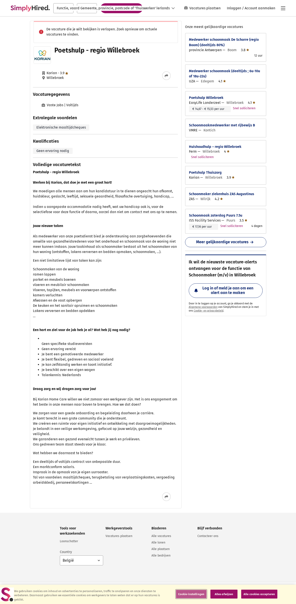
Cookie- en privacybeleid (208, 310)
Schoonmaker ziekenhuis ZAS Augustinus (221, 194)
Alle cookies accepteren (259, 594)
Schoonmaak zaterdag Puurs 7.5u (215, 215)
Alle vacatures (161, 536)
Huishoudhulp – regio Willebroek (215, 147)
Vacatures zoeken (121, 8)
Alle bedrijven (161, 555)
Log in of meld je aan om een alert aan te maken (227, 290)
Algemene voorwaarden (203, 307)
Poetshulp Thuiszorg (205, 172)
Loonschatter (69, 541)
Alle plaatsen (160, 549)
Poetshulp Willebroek (206, 98)
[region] (148, 594)
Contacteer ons (207, 536)
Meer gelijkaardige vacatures (222, 242)
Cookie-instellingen (191, 594)
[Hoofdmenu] (283, 8)
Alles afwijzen (224, 594)
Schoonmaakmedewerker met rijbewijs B (222, 125)
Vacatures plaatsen (205, 8)
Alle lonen (158, 542)
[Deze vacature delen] (166, 75)
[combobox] (63, 8)
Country (66, 552)
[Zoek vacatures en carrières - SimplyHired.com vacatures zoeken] (30, 8)
